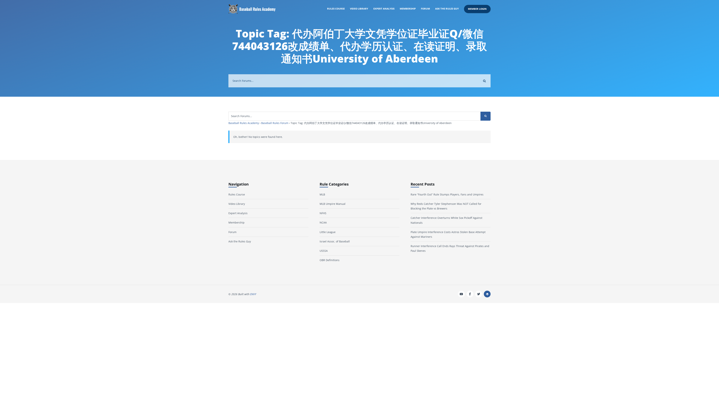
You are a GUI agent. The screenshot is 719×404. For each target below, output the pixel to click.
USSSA (324, 250)
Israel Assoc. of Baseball (335, 241)
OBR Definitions (329, 260)
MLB (322, 194)
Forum (425, 8)
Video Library (359, 8)
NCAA (323, 222)
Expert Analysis (384, 8)
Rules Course (336, 8)
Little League (328, 232)
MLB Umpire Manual (332, 204)
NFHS (323, 213)
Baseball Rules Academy (243, 123)
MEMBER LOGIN (477, 8)
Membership (408, 8)
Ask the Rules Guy (447, 8)
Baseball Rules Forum (274, 123)
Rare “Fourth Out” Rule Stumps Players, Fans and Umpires (447, 194)
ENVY (253, 294)
